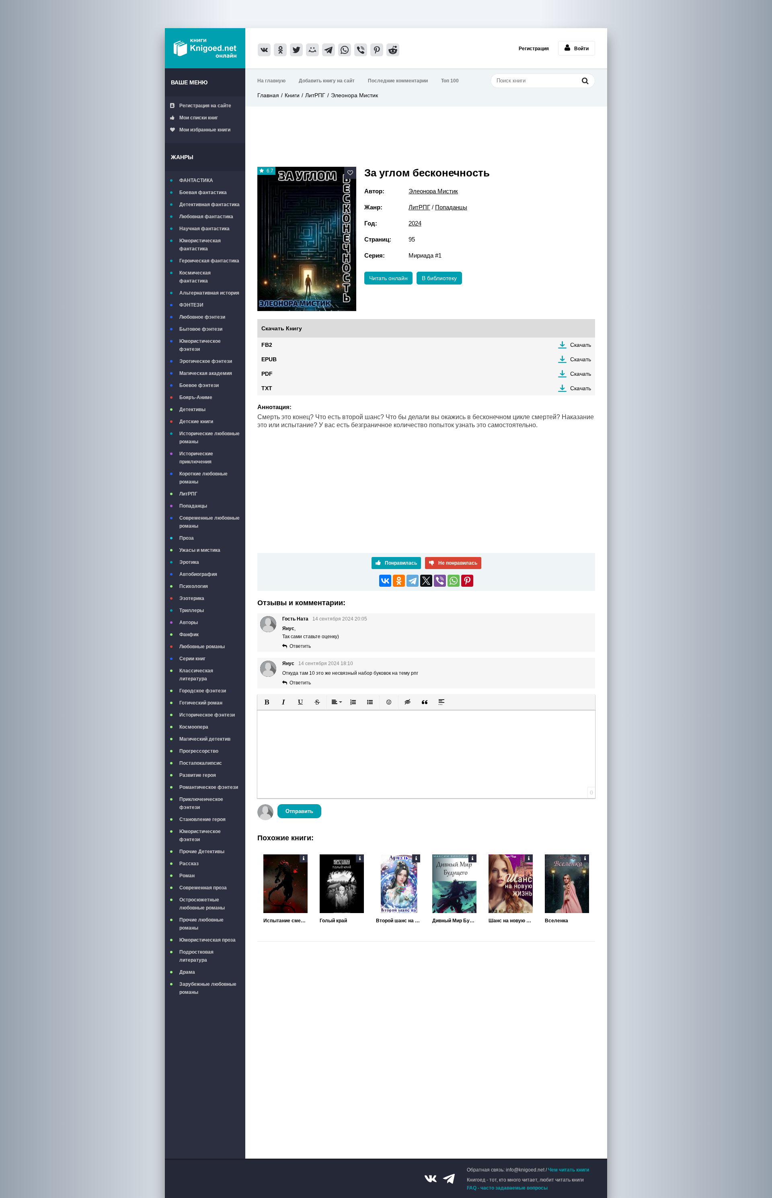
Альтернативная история (209, 293)
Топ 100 (450, 81)
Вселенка (556, 921)
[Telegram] (413, 581)
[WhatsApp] (454, 581)
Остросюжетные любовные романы (202, 904)
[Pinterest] (467, 581)
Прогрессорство (198, 751)
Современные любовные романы (209, 522)
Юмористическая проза (207, 940)
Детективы (192, 409)
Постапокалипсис (200, 763)
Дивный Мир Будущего (454, 921)
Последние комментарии (398, 81)
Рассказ (189, 863)
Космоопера (193, 727)
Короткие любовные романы (203, 478)
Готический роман (200, 703)
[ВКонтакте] (385, 581)
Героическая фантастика (209, 261)
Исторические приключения (196, 458)
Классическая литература (196, 675)
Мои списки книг (198, 118)
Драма (187, 972)
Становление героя (202, 819)
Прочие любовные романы (201, 924)
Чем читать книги (568, 1170)
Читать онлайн (388, 278)
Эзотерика (191, 598)
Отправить (299, 811)
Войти (581, 48)
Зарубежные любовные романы (207, 988)
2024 (415, 223)
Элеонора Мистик (354, 95)
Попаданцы (193, 506)
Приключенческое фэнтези (201, 803)
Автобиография (198, 574)
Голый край (333, 921)
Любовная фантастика (206, 216)
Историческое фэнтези (207, 715)
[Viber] (440, 581)
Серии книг (192, 658)
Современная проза (203, 888)
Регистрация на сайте (205, 106)
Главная (268, 95)
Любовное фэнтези (202, 317)
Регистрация (534, 48)
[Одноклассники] (399, 581)
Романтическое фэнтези (208, 787)
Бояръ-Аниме (195, 397)
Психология (193, 586)
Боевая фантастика (203, 192)
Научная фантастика (204, 228)
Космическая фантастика (195, 277)
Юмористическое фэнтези (200, 345)
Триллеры (191, 610)
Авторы (188, 622)
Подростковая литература (196, 956)
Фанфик (189, 634)
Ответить (300, 646)
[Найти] (585, 81)
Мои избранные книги (204, 130)
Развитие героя (197, 775)
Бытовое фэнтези (200, 329)
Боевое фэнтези (199, 385)
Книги (292, 95)
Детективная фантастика (209, 204)
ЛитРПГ (188, 494)
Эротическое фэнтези (205, 361)
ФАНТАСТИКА (196, 180)
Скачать (580, 345)
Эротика (189, 562)
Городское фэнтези (202, 691)
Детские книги (196, 421)
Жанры (182, 157)
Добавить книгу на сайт (327, 81)
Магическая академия (205, 373)
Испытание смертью (285, 921)
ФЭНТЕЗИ (191, 305)
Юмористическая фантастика (200, 245)
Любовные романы (202, 646)
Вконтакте (431, 1179)
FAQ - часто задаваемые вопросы (507, 1188)
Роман (187, 876)
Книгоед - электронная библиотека (205, 48)
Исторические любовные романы (209, 437)
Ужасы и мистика (199, 550)
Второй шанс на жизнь (398, 921)
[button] (266, 702)
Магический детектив (204, 739)
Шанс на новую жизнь (511, 921)
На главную (271, 81)
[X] (426, 581)
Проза (186, 538)
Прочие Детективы (201, 851)
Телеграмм (449, 1179)
